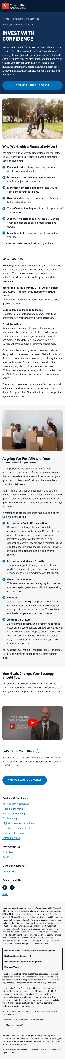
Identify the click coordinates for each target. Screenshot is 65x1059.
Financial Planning (12, 808)
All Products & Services (15, 803)
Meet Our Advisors (13, 866)
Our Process (9, 857)
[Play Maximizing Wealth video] (32, 723)
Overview (7, 852)
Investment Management (16, 828)
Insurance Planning (13, 833)
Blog (5, 893)
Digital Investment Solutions (18, 823)
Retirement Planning (13, 813)
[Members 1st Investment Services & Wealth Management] (14, 6)
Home (5, 18)
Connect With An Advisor (32, 85)
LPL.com (16, 1019)
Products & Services (14, 798)
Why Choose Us (11, 846)
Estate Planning (11, 837)
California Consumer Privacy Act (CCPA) (37, 1038)
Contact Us (8, 871)
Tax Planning (9, 818)
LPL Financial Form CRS (12, 1025)
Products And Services (26, 18)
